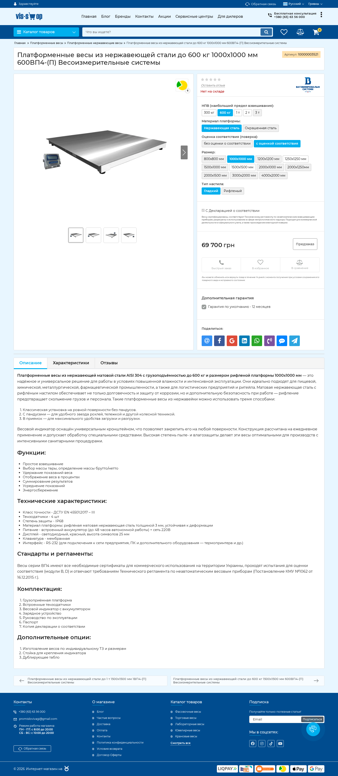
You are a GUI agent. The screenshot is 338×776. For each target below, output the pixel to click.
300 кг (209, 113)
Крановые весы (186, 736)
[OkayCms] (66, 769)
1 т (238, 113)
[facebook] (252, 743)
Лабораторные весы (189, 724)
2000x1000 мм (270, 167)
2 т (247, 113)
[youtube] (280, 743)
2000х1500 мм (215, 175)
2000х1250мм (298, 167)
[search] (266, 32)
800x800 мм (214, 159)
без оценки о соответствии (227, 143)
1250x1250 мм (295, 159)
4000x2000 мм (273, 175)
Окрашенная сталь (261, 128)
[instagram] (261, 743)
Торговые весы (185, 718)
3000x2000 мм (244, 175)
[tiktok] (271, 743)
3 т (257, 113)
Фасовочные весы (188, 711)
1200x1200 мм (268, 159)
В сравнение (299, 268)
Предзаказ (305, 244)
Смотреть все (181, 743)
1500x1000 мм (215, 167)
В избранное (260, 268)
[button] (184, 152)
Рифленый (233, 191)
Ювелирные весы (187, 730)
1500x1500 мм (242, 167)
